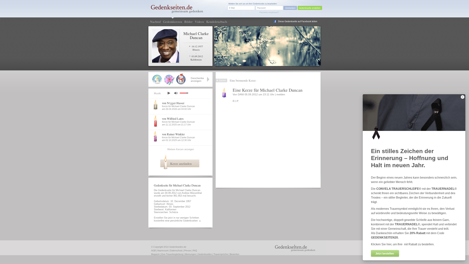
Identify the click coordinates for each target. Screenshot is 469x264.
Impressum (162, 250)
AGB (153, 250)
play (168, 93)
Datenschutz (176, 250)
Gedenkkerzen (172, 21)
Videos (199, 21)
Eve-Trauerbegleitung (172, 254)
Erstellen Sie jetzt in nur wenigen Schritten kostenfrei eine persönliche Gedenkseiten (176, 219)
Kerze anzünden (181, 163)
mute (176, 93)
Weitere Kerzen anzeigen (180, 149)
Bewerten (234, 254)
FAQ (195, 250)
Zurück (222, 80)
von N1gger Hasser (173, 103)
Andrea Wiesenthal (192, 193)
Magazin (155, 254)
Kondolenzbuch (216, 21)
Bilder (188, 21)
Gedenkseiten (205, 254)
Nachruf (155, 21)
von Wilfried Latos (173, 118)
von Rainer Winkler (173, 134)
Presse (187, 250)
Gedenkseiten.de (177, 247)
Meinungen (190, 254)
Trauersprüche (220, 254)
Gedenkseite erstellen (309, 8)
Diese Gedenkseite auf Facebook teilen (297, 21)
